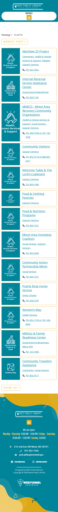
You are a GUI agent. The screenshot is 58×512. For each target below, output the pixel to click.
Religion (46, 60)
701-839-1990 (32, 184)
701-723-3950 (32, 351)
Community (28, 56)
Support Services (30, 64)
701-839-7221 (32, 225)
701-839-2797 (32, 300)
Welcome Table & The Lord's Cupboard (37, 172)
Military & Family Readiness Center (34, 335)
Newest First (13, 41)
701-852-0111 (32, 375)
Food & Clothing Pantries (33, 196)
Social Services (39, 123)
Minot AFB (27, 346)
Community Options (36, 146)
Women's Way (31, 310)
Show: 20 (10, 387)
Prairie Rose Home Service (35, 288)
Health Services (29, 315)
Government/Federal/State (35, 92)
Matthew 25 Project (35, 51)
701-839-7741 (32, 97)
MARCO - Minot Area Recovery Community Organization (36, 111)
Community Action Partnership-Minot (35, 264)
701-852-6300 (32, 253)
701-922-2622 (32, 69)
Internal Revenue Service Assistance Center (34, 83)
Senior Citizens (29, 295)
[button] (29, 17)
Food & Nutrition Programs (33, 213)
